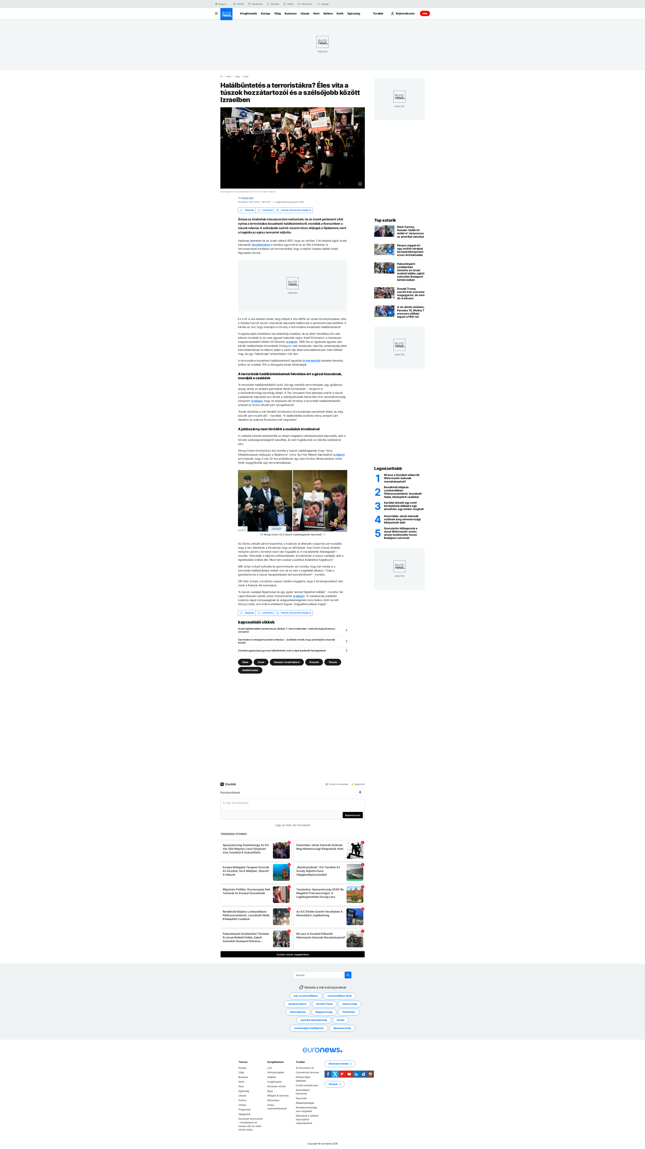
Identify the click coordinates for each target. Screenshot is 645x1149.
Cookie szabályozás (307, 1085)
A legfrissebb (248, 13)
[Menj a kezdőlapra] (226, 14)
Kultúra (328, 13)
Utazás (305, 13)
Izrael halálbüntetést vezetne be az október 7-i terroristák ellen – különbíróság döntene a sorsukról (286, 630)
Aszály (341, 1020)
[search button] (318, 4)
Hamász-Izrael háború (287, 661)
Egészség (354, 13)
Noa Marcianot (261, 244)
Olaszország (349, 1003)
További (300, 1061)
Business (290, 13)
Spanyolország (342, 1028)
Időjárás (271, 1077)
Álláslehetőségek (305, 1102)
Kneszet (314, 661)
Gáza (245, 661)
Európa (265, 13)
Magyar (222, 4)
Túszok (333, 661)
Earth (340, 13)
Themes (243, 1061)
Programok (245, 1109)
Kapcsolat (301, 1098)
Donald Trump (324, 1003)
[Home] (221, 76)
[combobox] (335, 4)
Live (425, 13)
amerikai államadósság (313, 1020)
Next (316, 13)
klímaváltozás (298, 1011)
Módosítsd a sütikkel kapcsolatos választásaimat (307, 1119)
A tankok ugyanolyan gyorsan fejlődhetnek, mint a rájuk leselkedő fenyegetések (282, 650)
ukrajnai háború (297, 1003)
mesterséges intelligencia (309, 1028)
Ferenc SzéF (247, 198)
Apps (270, 1090)
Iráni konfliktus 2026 (340, 995)
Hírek (228, 77)
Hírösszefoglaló (275, 1072)
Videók (242, 1104)
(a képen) (291, 341)
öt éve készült (311, 360)
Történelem (348, 1011)
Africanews (273, 1100)
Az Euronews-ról (305, 1067)
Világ (277, 13)
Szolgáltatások (275, 1061)
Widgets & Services (278, 1095)
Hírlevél (333, 1084)
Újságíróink (245, 1114)
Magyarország (324, 1011)
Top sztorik (385, 220)
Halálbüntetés (250, 670)
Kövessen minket (276, 1086)
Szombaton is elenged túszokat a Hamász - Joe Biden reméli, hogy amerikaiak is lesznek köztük (286, 641)
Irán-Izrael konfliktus (306, 995)
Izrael (245, 77)
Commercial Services (307, 1072)
